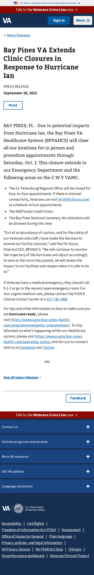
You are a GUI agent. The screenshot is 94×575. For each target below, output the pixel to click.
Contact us (10, 427)
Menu (80, 20)
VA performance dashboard (23, 555)
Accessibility (11, 523)
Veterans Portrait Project (69, 555)
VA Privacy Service (16, 549)
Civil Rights (35, 523)
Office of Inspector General (23, 536)
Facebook (27, 347)
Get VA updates (13, 471)
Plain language (60, 536)
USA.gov (75, 549)
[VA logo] (7, 20)
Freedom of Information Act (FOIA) (29, 529)
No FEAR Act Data (49, 549)
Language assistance (17, 486)
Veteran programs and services (25, 441)
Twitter (48, 347)
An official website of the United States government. (48, 3)
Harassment (71, 529)
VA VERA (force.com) (74, 199)
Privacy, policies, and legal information (32, 542)
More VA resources (15, 456)
